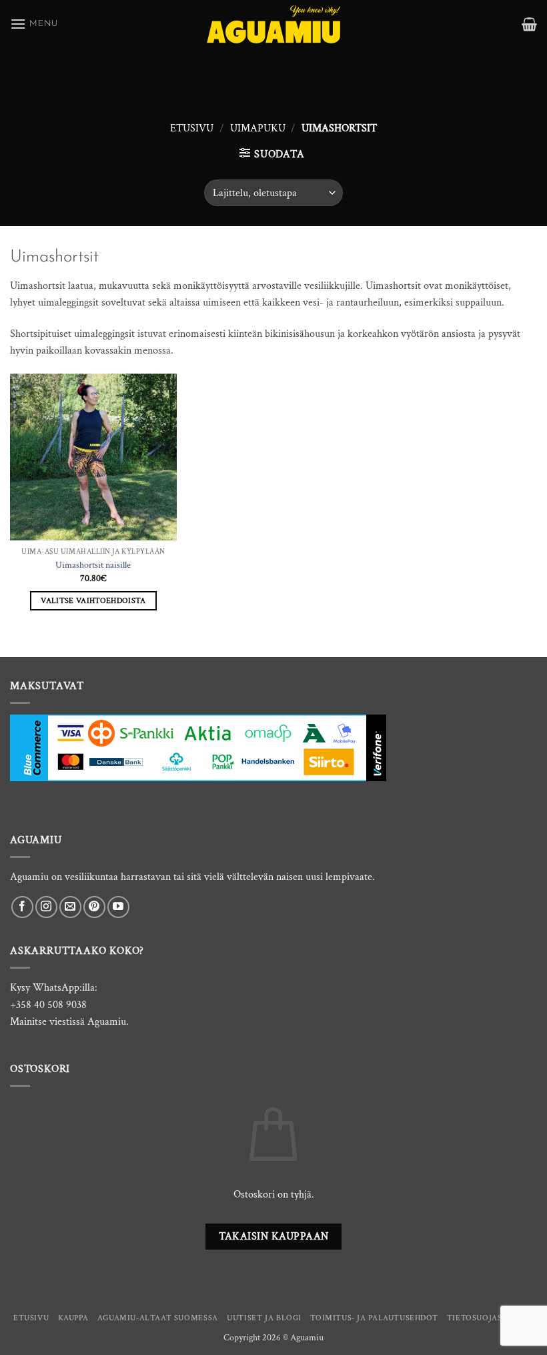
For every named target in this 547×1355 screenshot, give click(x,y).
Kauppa (73, 1317)
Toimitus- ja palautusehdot (374, 1317)
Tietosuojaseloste (490, 1317)
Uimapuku (258, 128)
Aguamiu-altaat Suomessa (157, 1317)
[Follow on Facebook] (22, 907)
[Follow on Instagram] (46, 907)
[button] (34, 23)
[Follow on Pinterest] (94, 907)
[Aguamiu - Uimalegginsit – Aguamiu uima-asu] (273, 24)
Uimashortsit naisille (93, 565)
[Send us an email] (70, 907)
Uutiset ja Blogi (264, 1317)
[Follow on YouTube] (118, 907)
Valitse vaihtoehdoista (93, 601)
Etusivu (191, 128)
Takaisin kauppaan (274, 1236)
